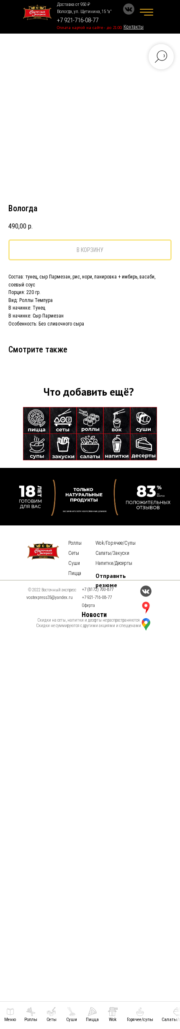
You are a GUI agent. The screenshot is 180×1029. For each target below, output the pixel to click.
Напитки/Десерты (113, 563)
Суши (74, 563)
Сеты (73, 553)
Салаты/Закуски (112, 553)
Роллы (75, 543)
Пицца (74, 573)
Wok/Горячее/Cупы (115, 543)
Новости (94, 615)
